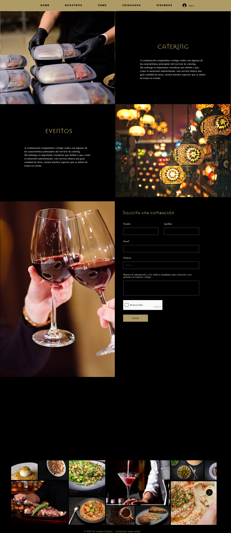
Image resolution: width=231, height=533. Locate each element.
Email (126, 241)
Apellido (168, 224)
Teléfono (127, 258)
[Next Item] (209, 492)
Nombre (127, 224)
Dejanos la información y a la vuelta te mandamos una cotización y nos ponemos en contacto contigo (157, 275)
